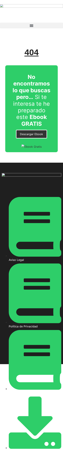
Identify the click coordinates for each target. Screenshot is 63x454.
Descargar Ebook (31, 134)
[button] (31, 25)
